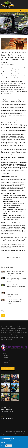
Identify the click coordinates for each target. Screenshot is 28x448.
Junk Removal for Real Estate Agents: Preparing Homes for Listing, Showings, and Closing (16, 286)
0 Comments (11, 64)
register (10, 257)
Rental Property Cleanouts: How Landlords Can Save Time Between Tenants (16, 279)
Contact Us (5, 364)
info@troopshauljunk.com (7, 418)
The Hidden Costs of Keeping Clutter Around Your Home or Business (15, 300)
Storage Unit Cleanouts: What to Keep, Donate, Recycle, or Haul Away (15, 272)
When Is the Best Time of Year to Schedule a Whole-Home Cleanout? (17, 293)
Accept (2, 445)
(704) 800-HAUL (9, 407)
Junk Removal (6, 360)
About (4, 353)
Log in (5, 257)
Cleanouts (5, 362)
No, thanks (8, 445)
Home (2, 22)
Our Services (6, 355)
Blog (3, 315)
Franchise (5, 357)
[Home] (7, 4)
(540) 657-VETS (8, 406)
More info (3, 442)
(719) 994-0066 (8, 409)
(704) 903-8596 (9, 411)
